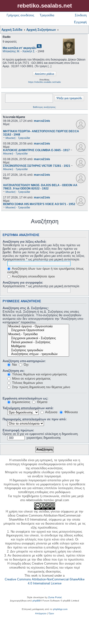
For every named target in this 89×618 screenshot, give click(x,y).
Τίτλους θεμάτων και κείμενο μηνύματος (39, 374)
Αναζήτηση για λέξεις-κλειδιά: (24, 241)
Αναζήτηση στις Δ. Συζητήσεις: (26, 308)
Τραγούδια (47, 15)
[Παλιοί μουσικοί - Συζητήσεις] (38, 342)
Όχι (25, 364)
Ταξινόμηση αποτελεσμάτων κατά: (28, 408)
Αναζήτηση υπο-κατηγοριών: (24, 361)
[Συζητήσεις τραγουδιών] (38, 350)
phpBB (36, 600)
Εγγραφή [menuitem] (80, 22)
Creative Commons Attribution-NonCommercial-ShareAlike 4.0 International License (44, 581)
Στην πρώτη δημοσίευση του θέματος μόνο (40, 387)
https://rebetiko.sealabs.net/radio (44, 82)
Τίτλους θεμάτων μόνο (27, 383)
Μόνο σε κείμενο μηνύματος (31, 378)
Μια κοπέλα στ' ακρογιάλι (19, 48)
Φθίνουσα (70, 412)
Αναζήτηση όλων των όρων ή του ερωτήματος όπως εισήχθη (45, 270)
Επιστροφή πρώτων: (18, 430)
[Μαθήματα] (38, 346)
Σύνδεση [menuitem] (81, 15)
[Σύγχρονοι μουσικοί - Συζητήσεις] (38, 338)
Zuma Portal (54, 597)
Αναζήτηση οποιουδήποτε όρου (33, 276)
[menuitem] (41, 613)
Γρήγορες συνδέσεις (20, 15)
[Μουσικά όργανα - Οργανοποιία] (38, 326)
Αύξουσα (50, 412)
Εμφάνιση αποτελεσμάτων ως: (25, 398)
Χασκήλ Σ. (28, 51)
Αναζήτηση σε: (13, 371)
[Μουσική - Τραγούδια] (38, 334)
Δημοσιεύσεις (20, 402)
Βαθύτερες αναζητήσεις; (44, 107)
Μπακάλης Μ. (11, 51)
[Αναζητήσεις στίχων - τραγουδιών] (38, 354)
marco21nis (42, 121)
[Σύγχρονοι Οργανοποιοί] (38, 330)
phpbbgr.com (60, 609)
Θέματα (41, 402)
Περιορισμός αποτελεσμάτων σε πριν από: (34, 419)
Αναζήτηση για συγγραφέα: (23, 282)
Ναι (14, 364)
